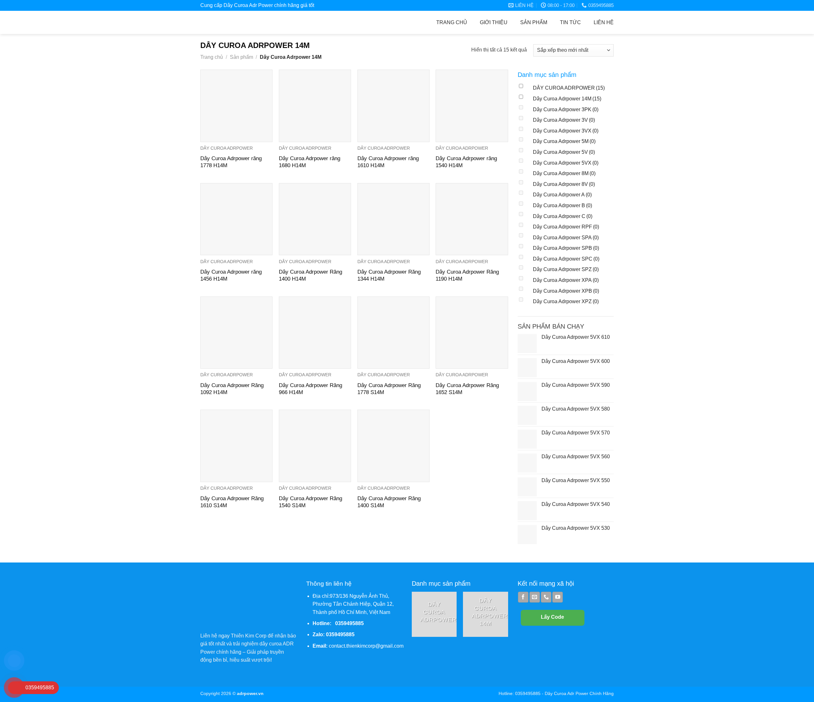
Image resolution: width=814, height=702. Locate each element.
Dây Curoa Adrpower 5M (564, 141)
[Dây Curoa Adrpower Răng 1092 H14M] (236, 332)
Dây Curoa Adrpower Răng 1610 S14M (232, 501)
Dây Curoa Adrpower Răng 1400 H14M (310, 275)
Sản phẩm (533, 22)
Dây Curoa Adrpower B (562, 205)
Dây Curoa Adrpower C (562, 216)
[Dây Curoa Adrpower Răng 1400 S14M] (393, 445)
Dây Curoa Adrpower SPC (566, 259)
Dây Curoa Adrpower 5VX (565, 163)
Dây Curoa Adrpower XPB (566, 291)
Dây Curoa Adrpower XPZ (566, 301)
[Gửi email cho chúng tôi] (534, 597)
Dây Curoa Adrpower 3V (564, 120)
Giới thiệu (493, 22)
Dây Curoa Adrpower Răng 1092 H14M (232, 388)
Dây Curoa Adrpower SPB (566, 248)
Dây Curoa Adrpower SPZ (566, 269)
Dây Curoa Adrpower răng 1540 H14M (466, 161)
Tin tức (570, 22)
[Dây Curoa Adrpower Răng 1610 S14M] (236, 445)
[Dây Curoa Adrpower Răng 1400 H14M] (315, 219)
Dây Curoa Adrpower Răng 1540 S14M (310, 501)
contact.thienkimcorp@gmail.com (366, 646)
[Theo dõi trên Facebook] (523, 597)
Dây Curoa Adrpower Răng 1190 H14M (467, 275)
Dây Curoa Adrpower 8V (564, 184)
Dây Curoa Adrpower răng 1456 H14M (231, 275)
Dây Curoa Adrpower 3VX (565, 130)
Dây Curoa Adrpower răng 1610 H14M (388, 161)
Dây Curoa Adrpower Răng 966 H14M (310, 388)
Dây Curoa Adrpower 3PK (565, 109)
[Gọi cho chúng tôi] (546, 597)
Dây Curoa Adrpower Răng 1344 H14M (389, 275)
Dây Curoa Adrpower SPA (566, 237)
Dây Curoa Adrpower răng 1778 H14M (231, 161)
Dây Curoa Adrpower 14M (567, 98)
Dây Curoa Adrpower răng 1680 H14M (309, 161)
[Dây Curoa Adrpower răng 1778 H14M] (236, 105)
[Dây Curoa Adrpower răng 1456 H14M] (236, 219)
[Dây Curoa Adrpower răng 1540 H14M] (471, 105)
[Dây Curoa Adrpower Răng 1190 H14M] (471, 219)
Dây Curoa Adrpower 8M (564, 173)
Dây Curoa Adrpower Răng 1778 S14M (389, 388)
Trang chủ (451, 22)
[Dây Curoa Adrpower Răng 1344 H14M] (393, 219)
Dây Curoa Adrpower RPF (566, 226)
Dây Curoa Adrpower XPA (566, 280)
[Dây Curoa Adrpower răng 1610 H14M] (393, 105)
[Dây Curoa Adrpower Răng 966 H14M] (315, 332)
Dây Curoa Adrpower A (562, 194)
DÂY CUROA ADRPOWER (569, 88)
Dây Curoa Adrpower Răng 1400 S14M (389, 501)
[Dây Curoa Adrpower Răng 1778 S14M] (393, 332)
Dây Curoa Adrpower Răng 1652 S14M (467, 388)
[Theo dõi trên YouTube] (557, 597)
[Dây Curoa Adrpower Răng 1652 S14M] (471, 332)
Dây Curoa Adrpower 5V (564, 152)
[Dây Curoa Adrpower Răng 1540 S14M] (315, 445)
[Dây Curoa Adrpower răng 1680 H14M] (315, 105)
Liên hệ (604, 22)
